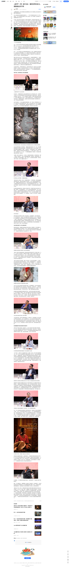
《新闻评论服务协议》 (24, 538)
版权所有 (29, 566)
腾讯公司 (27, 566)
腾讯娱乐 (15, 535)
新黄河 (14, 522)
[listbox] (27, 519)
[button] (54, 7)
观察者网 (15, 509)
